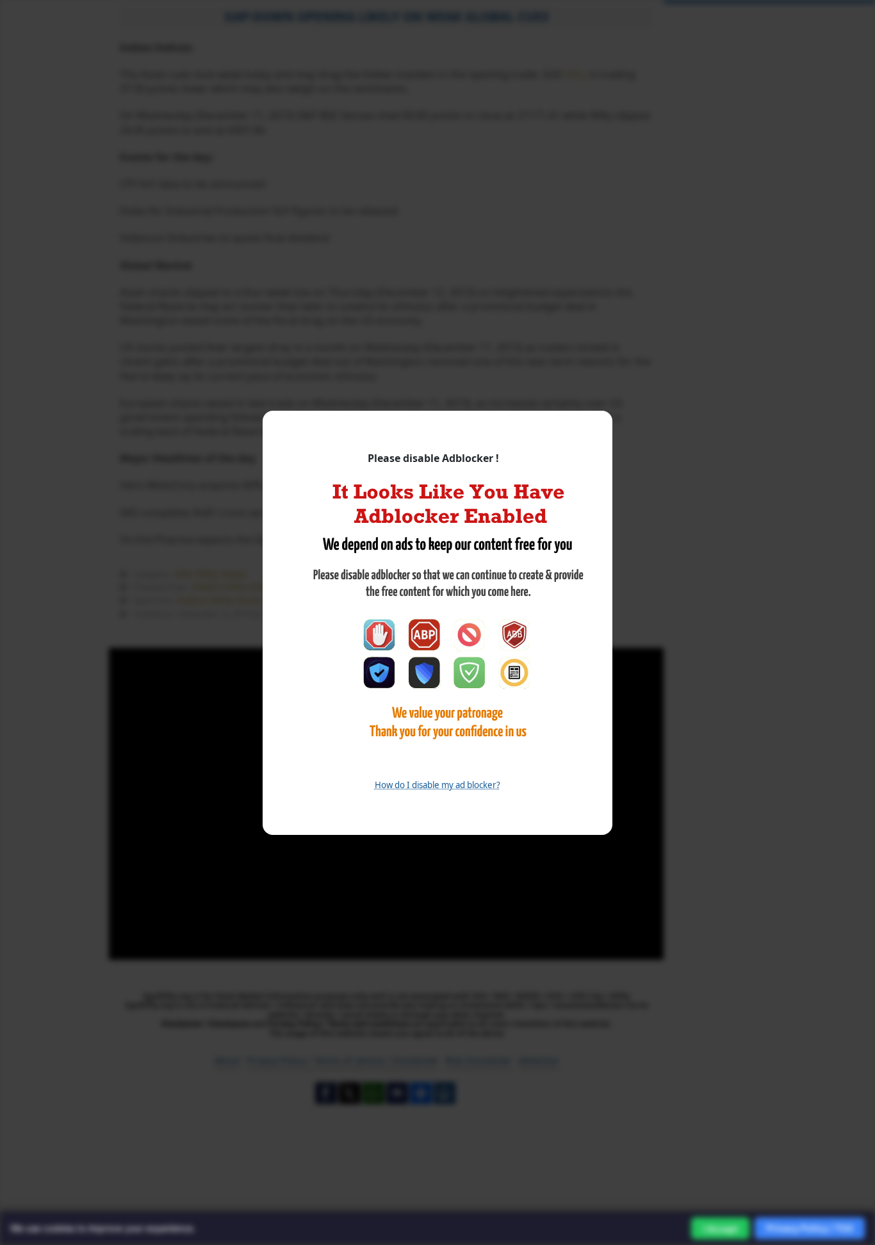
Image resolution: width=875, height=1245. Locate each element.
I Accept (720, 1228)
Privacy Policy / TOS (809, 1228)
